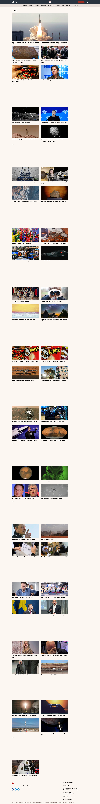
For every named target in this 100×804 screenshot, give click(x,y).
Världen (30, 5)
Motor (58, 5)
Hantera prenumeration (68, 782)
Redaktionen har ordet (67, 795)
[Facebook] (13, 789)
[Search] (86, 2)
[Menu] (87, 2)
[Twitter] (16, 789)
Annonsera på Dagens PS (68, 793)
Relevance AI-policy (67, 792)
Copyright (65, 786)
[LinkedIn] (18, 789)
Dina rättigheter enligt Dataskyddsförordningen (72, 791)
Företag (53, 5)
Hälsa (63, 5)
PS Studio (76, 5)
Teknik (49, 5)
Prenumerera (81, 2)
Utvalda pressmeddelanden (69, 784)
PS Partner (65, 796)
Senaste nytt (24, 5)
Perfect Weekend (69, 5)
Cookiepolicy (66, 789)
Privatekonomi (43, 5)
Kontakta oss (66, 785)
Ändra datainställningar (68, 799)
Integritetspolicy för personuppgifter (70, 788)
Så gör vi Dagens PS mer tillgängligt (70, 797)
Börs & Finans (36, 5)
